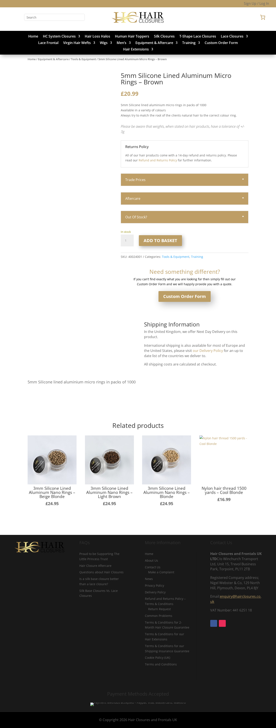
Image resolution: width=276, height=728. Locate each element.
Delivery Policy (155, 592)
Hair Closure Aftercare (95, 566)
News (149, 579)
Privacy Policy (154, 585)
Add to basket (160, 240)
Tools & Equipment (83, 59)
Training (189, 43)
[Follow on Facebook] (10, 17)
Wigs (104, 43)
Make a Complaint (161, 572)
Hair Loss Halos (97, 37)
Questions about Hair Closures (101, 572)
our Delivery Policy (208, 350)
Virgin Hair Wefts (77, 43)
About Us (151, 560)
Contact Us (152, 567)
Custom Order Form (221, 43)
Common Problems (158, 616)
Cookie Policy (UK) (157, 658)
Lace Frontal (48, 43)
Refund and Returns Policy (158, 160)
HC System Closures (59, 37)
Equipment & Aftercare (154, 43)
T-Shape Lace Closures (197, 37)
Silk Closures (164, 37)
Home (33, 37)
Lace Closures (232, 37)
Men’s (121, 43)
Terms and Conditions (161, 664)
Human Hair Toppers (132, 37)
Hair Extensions (136, 50)
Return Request (159, 609)
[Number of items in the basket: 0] (262, 17)
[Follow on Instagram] (19, 17)
